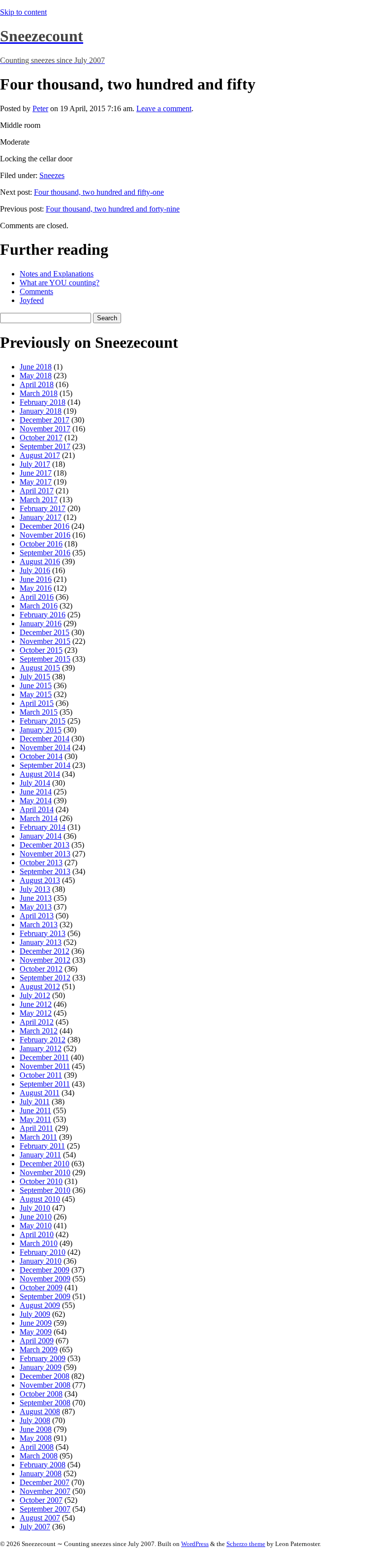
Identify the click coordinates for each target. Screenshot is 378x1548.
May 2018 (36, 375)
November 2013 (45, 854)
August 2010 (40, 1199)
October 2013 (41, 862)
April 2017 (37, 490)
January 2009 (41, 1367)
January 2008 (41, 1473)
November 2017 (45, 429)
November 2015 (45, 641)
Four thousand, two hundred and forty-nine (113, 209)
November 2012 (45, 960)
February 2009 (42, 1358)
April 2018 (37, 384)
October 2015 (41, 650)
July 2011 (35, 1101)
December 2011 (44, 1057)
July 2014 (35, 783)
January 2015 (41, 730)
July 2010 (35, 1208)
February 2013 (42, 933)
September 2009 (45, 1296)
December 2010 (44, 1163)
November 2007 (45, 1491)
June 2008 (36, 1429)
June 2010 (36, 1217)
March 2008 (39, 1456)
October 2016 (41, 544)
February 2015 (42, 721)
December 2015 (44, 632)
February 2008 (42, 1464)
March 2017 (39, 499)
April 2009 (37, 1340)
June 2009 (36, 1323)
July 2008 (35, 1420)
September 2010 (45, 1190)
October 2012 (41, 969)
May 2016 (36, 588)
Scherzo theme (245, 1544)
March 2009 (39, 1349)
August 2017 (40, 455)
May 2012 (36, 1013)
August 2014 (40, 774)
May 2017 (36, 482)
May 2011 (35, 1119)
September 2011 (45, 1084)
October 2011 (41, 1075)
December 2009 (44, 1270)
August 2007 (40, 1518)
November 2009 (45, 1279)
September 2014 (45, 765)
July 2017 (35, 464)
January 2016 (41, 623)
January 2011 (40, 1155)
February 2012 (42, 1039)
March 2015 (39, 712)
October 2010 (41, 1181)
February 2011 (42, 1146)
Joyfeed (32, 300)
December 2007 (44, 1482)
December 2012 (44, 951)
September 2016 (45, 552)
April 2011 (36, 1128)
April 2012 (37, 1022)
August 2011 (40, 1093)
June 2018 (36, 367)
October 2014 (41, 756)
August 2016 (40, 561)
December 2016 (44, 526)
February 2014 (42, 827)
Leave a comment (163, 108)
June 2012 (36, 1004)
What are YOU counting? (59, 282)
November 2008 (45, 1385)
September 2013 (45, 871)
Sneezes (51, 175)
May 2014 (36, 800)
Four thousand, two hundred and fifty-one (99, 192)
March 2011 (38, 1137)
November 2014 (45, 747)
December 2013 (44, 845)
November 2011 (45, 1066)
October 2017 (41, 437)
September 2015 (45, 659)
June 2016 (36, 579)
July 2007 (35, 1526)
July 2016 (35, 570)
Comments (36, 291)
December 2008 (44, 1376)
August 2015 (40, 668)
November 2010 (45, 1172)
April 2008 (37, 1447)
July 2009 (35, 1314)
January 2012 (41, 1048)
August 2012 (40, 986)
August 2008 (40, 1411)
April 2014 (37, 809)
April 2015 (37, 703)
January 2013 (41, 942)
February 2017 (42, 508)
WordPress (195, 1544)
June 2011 (35, 1110)
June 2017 (36, 473)
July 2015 (35, 676)
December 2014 (44, 738)
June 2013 (36, 898)
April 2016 (37, 597)
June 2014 (36, 792)
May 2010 (36, 1225)
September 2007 (45, 1509)
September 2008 (45, 1402)
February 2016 (42, 614)
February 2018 (42, 402)
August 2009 (40, 1305)
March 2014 (39, 818)
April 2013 (37, 915)
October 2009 (41, 1287)
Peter (40, 108)
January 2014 (41, 836)
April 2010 (37, 1234)
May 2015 (36, 694)
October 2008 (41, 1394)
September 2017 (45, 446)
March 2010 (39, 1243)
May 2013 (36, 907)
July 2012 (35, 995)
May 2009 (36, 1332)
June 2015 (36, 685)
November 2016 (45, 535)
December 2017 (44, 420)
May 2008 (36, 1438)
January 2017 (41, 517)
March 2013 (39, 924)
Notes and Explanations (57, 274)
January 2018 (41, 411)
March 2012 (39, 1031)
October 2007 (41, 1500)
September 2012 (45, 977)
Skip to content (23, 12)
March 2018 (39, 393)
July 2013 (35, 889)
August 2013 (40, 880)
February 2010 (42, 1252)
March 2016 (39, 606)
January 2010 (41, 1261)
